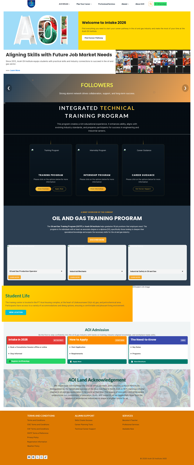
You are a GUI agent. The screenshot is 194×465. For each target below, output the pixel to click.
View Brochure (140, 362)
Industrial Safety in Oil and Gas (143, 271)
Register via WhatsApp (20, 361)
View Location (16, 312)
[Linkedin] (33, 457)
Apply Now (59, 189)
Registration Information (37, 442)
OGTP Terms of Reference (37, 433)
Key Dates (136, 347)
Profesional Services (106, 4)
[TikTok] (45, 457)
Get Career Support (143, 189)
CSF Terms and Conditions (38, 429)
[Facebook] (29, 457)
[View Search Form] (151, 4)
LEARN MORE (14, 277)
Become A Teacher (130, 420)
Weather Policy (33, 446)
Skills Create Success (83, 420)
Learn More (15, 70)
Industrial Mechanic (78, 271)
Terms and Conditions (36, 420)
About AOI (140, 4)
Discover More (97, 240)
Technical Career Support (85, 429)
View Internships (96, 189)
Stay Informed (16, 354)
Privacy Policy (33, 437)
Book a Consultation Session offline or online (28, 347)
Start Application (78, 347)
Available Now (128, 429)
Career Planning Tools (84, 424)
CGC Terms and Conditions (38, 424)
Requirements (77, 354)
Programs (136, 354)
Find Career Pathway (94, 38)
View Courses (43, 189)
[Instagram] (41, 457)
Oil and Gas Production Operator (23, 271)
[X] (37, 457)
